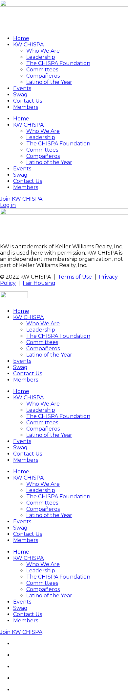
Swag (20, 94)
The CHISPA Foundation (58, 63)
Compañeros (43, 76)
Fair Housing (39, 283)
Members (25, 107)
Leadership (40, 57)
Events (22, 88)
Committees (42, 69)
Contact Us (27, 101)
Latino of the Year (49, 82)
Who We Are (43, 51)
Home (21, 38)
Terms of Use (75, 277)
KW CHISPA (28, 44)
